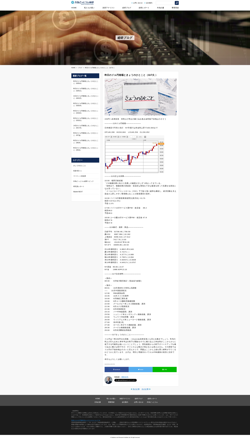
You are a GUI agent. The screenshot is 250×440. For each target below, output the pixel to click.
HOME (74, 8)
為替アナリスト (108, 8)
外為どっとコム (152, 402)
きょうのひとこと (79, 165)
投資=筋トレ (77, 171)
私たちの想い (89, 8)
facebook (117, 369)
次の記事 (145, 389)
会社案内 (149, 3)
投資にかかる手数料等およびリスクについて (85, 420)
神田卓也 (124, 377)
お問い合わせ (138, 3)
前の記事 (136, 389)
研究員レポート (78, 186)
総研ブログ (126, 8)
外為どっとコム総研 (82, 3)
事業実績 (175, 8)
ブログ (80, 67)
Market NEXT (78, 192)
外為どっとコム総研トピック (83, 181)
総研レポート (144, 8)
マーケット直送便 (79, 176)
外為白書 (160, 8)
